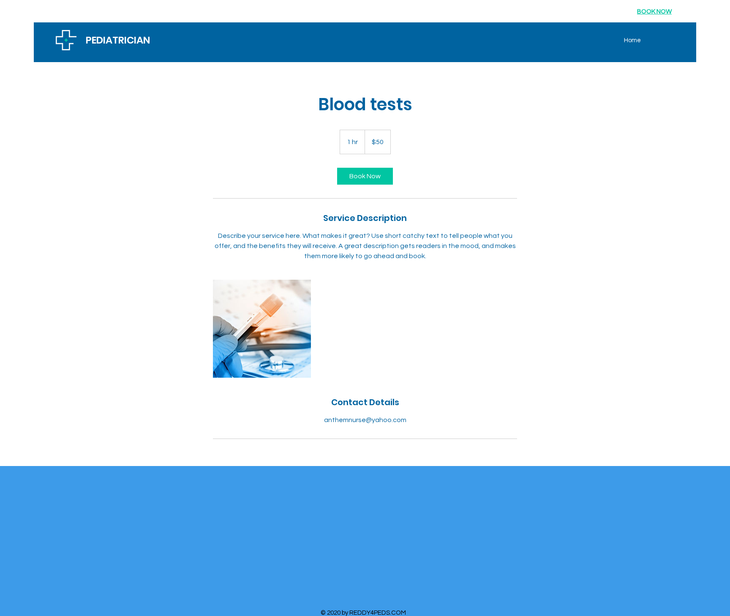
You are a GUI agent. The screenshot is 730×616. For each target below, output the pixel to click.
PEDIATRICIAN (118, 40)
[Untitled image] (262, 329)
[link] (365, 176)
